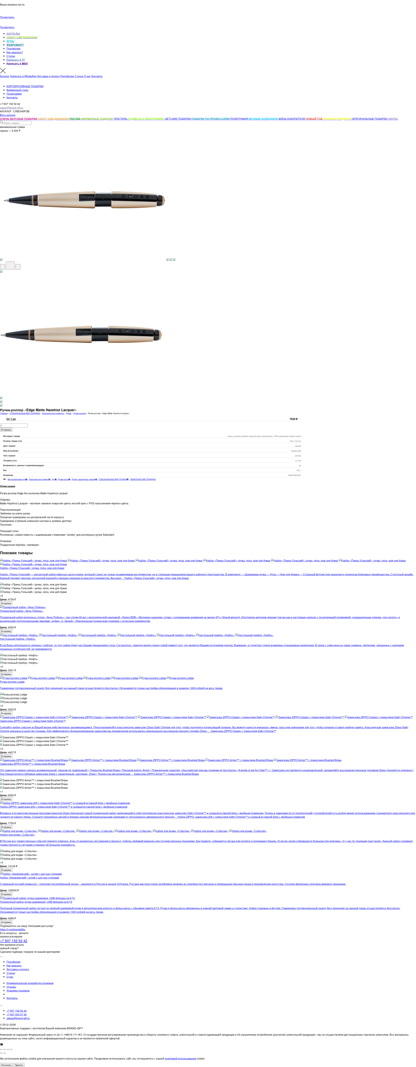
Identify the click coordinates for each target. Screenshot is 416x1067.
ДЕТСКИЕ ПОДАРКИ (178, 119)
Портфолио (13, 48)
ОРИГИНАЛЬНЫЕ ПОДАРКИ (370, 119)
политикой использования (180, 1058)
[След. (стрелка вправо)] (4, 1053)
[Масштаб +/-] (1, 1049)
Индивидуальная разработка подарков (29, 983)
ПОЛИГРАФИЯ (239, 119)
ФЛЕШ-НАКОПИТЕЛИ (292, 119)
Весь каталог (8, 115)
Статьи (10, 56)
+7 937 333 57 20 (16, 1014)
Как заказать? (14, 52)
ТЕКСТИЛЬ (121, 119)
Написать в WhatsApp (23, 76)
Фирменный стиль (17, 90)
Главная (4, 413)
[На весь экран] (4, 1049)
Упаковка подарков (18, 990)
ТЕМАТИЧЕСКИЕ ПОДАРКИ (143, 479)
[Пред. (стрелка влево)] (1, 1053)
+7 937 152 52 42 (13, 940)
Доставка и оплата (48, 76)
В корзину (6, 429)
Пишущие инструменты (53, 413)
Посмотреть (7, 17)
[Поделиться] (7, 1049)
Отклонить (6, 1065)
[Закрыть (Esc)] (11, 1049)
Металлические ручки (18, 479)
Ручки (68, 413)
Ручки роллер (79, 413)
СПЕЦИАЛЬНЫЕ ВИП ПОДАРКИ (25, 413)
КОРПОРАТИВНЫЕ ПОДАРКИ (25, 86)
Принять (19, 1065)
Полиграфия (14, 94)
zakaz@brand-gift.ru (18, 1018)
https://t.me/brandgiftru (12, 929)
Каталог (4, 76)
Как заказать (13, 965)
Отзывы (11, 987)
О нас (87, 76)
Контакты (97, 76)
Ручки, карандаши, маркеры (85, 479)
